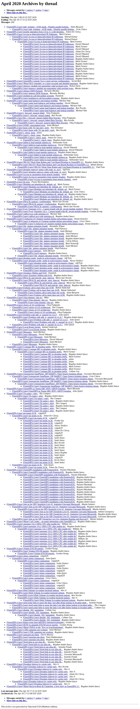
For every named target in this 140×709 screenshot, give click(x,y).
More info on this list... (17, 12)
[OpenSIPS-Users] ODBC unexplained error (26, 125)
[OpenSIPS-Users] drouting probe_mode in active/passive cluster (35, 258)
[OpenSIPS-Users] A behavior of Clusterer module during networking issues (40, 219)
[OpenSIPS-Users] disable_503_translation (25, 610)
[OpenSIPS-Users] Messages (19, 332)
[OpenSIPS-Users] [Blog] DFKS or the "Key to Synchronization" (35, 627)
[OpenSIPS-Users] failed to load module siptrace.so (29, 142)
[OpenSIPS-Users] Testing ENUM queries (25, 548)
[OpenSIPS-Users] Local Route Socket (24, 327)
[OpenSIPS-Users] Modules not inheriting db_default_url (31, 184)
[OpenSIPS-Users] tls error (18, 182)
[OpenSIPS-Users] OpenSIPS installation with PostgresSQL (33, 470)
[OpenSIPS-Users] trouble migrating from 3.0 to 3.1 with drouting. (36, 32)
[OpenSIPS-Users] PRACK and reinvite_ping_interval (30, 278)
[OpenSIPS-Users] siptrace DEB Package (25, 91)
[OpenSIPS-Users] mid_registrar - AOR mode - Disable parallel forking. (38, 27)
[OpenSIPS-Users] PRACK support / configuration (29, 201)
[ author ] (39, 10)
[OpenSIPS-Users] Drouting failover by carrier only (29, 664)
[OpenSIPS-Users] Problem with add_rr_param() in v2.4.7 (32, 315)
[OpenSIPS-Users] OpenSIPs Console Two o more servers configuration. (38, 81)
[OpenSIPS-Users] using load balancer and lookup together (32, 101)
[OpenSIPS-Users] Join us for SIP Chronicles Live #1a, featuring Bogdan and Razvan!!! (50, 519)
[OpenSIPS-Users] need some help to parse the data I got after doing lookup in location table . (47, 603)
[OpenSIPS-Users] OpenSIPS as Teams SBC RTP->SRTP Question (36, 388)
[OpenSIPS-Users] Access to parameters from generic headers (33, 174)
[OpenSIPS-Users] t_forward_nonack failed (26, 113)
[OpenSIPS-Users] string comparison (23, 556)
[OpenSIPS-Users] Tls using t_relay (22, 393)
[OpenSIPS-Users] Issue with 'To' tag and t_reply (28, 128)
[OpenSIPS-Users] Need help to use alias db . (26, 642)
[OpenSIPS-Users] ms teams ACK (22, 413)
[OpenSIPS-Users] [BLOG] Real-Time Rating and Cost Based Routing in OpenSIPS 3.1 (45, 162)
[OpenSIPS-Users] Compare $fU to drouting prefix (29, 347)
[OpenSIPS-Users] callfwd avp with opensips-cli (28, 214)
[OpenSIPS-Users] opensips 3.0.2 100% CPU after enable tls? (34, 524)
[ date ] (46, 10)
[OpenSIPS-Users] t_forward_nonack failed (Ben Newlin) (37, 120)
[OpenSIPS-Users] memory (30, 251)
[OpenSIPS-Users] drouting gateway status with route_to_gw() (34, 169)
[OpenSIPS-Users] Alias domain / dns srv (25, 297)
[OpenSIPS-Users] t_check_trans (21, 133)
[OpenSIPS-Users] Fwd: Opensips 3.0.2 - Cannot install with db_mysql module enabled (45, 209)
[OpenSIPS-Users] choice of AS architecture (26, 305)
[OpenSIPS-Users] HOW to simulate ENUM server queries (33, 625)
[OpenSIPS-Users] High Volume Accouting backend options (33, 590)
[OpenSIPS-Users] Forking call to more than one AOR (30, 288)
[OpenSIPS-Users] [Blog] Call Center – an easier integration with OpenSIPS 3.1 (42, 521)
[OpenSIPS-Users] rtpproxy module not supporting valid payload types (37, 86)
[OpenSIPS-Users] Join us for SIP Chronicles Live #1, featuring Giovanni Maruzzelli (44, 504)
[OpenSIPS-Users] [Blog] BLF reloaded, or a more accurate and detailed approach (42, 83)
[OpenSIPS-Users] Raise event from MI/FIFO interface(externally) (36, 622)
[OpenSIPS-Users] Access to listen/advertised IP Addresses (32, 34)
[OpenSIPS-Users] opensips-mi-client (23, 635)
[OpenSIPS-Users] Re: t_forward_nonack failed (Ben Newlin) (34, 118)
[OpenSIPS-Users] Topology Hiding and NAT (27, 273)
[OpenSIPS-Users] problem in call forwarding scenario (30, 96)
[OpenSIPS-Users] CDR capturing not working (27, 630)
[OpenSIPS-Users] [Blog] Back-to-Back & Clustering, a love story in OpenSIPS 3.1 (43, 686)
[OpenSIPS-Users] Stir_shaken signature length (27, 226)
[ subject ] (30, 10)
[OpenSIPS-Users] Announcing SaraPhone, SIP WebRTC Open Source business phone (45, 374)
